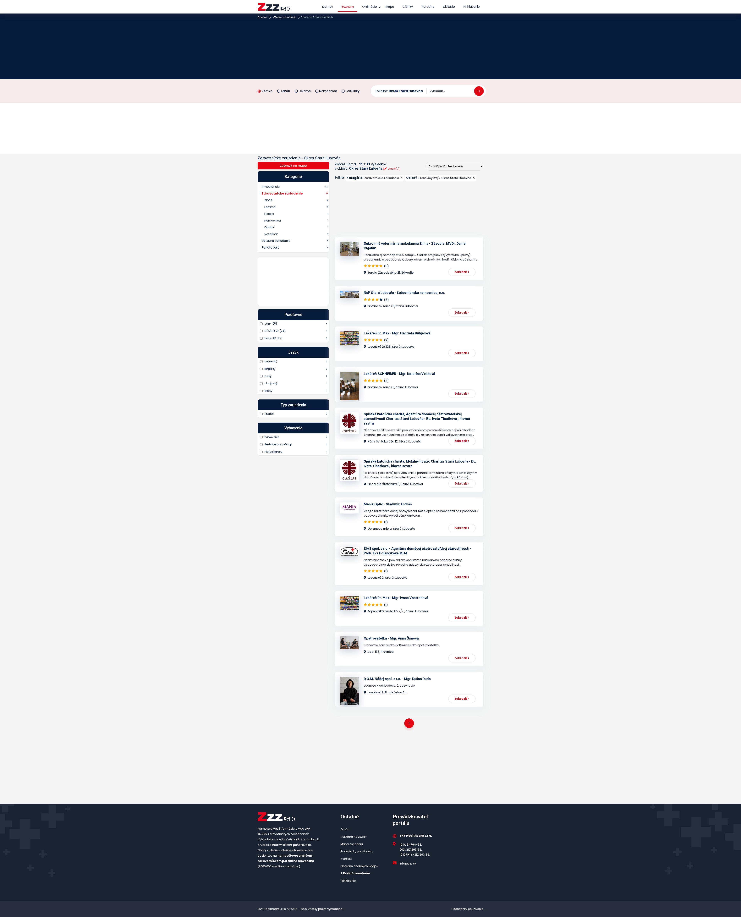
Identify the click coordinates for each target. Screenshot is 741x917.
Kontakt (346, 859)
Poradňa (427, 6)
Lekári (285, 91)
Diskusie (449, 6)
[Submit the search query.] (479, 91)
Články (408, 6)
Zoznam (348, 6)
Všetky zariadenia (284, 17)
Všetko (266, 91)
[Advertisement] (370, 49)
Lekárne (305, 91)
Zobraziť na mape (293, 165)
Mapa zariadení (352, 844)
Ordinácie (369, 6)
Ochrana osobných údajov (359, 866)
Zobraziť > (461, 272)
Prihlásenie (471, 6)
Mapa (389, 6)
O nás (345, 829)
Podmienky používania (356, 851)
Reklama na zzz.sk (353, 837)
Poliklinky (352, 91)
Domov (327, 6)
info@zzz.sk (408, 863)
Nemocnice (328, 91)
